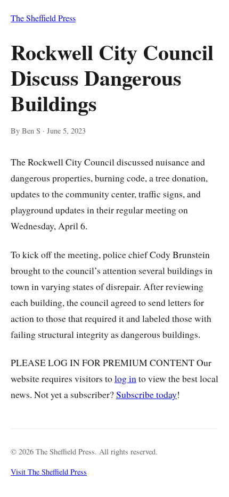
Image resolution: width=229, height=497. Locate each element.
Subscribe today (146, 394)
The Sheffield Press (43, 17)
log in (125, 378)
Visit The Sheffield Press (49, 472)
